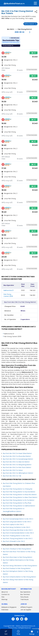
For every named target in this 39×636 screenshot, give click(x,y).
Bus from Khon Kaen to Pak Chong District (17, 557)
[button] (11, 42)
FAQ (3, 597)
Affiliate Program (26, 607)
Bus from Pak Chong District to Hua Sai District (19, 492)
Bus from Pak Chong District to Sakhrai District (19, 506)
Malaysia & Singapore (9, 607)
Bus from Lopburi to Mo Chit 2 (13, 524)
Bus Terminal (25, 594)
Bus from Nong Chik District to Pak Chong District (20, 566)
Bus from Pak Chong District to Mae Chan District (20, 497)
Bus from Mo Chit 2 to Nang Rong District (17, 465)
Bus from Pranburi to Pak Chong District (16, 568)
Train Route (24, 599)
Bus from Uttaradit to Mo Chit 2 (14, 541)
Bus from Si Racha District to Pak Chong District (19, 577)
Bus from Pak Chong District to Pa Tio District (18, 500)
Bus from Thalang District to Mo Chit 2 (16, 536)
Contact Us (5, 594)
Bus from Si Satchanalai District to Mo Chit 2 (18, 533)
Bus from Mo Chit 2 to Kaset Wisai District (17, 453)
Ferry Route (24, 597)
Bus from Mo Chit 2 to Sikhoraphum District (18, 473)
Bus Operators (25, 592)
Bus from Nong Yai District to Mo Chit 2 (16, 527)
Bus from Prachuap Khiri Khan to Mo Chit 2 (17, 530)
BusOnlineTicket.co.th (28, 626)
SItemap (4, 599)
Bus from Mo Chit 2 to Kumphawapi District (18, 459)
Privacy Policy (12, 628)
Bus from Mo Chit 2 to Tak (12, 476)
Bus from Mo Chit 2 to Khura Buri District (17, 456)
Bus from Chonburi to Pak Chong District (17, 549)
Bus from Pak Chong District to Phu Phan (17, 503)
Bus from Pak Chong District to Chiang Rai (17, 489)
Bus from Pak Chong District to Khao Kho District (20, 495)
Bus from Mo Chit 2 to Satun (13, 470)
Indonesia (5, 610)
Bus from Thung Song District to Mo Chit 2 (17, 539)
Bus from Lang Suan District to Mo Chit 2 (17, 522)
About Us (5, 592)
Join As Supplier (25, 610)
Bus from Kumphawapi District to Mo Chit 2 (18, 519)
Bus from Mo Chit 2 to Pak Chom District (17, 467)
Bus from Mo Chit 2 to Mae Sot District (16, 462)
